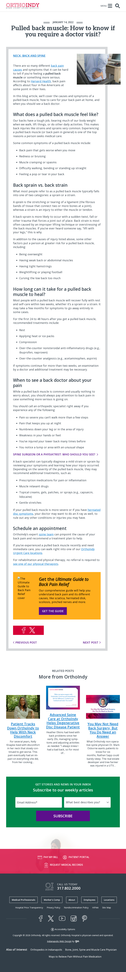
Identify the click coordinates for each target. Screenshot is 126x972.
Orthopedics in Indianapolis (46, 949)
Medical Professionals (23, 899)
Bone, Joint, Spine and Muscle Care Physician (91, 949)
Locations (109, 899)
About (72, 899)
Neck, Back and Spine (29, 55)
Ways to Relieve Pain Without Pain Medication (75, 956)
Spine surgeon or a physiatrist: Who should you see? (54, 454)
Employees (89, 899)
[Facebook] (41, 918)
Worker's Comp (52, 899)
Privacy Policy (53, 907)
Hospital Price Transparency (29, 907)
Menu (103, 5)
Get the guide (53, 611)
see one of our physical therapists (35, 564)
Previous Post (26, 642)
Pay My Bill (51, 857)
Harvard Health (41, 81)
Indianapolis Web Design (59, 941)
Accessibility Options (65, 929)
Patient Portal (79, 857)
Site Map (106, 907)
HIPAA (95, 907)
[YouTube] (62, 918)
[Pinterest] (84, 918)
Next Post (90, 642)
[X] (51, 918)
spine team (46, 534)
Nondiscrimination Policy (76, 907)
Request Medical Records (66, 864)
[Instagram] (74, 918)
